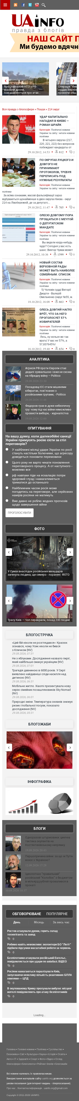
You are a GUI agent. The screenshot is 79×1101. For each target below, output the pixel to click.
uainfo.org (47, 1078)
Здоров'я (23, 1059)
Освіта (61, 1054)
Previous (4, 80)
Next (74, 80)
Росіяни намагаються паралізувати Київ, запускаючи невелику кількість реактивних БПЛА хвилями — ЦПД (39, 975)
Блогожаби (39, 724)
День (16, 922)
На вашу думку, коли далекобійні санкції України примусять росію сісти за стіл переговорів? (38, 440)
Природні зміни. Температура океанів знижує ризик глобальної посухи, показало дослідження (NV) (42, 705)
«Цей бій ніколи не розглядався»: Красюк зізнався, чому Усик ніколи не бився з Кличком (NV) (39, 646)
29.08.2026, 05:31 (23, 712)
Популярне (57, 914)
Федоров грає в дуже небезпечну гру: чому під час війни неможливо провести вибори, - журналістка (48, 409)
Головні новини (26, 1049)
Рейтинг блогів (45, 1064)
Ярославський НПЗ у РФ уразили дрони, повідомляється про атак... (22, 89)
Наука (42, 1054)
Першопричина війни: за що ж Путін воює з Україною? (49, 858)
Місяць (39, 922)
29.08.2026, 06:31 (23, 681)
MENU (5, 5)
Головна (11, 1049)
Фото (39, 529)
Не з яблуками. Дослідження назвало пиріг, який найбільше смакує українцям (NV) (41, 660)
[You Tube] (36, 5)
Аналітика (39, 359)
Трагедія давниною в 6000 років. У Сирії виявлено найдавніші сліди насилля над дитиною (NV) (39, 674)
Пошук (41, 109)
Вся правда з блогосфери (18, 109)
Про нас (11, 1088)
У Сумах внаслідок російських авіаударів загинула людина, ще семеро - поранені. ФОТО (39, 573)
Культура (32, 1054)
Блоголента (28, 1064)
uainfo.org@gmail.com (56, 1088)
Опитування (39, 428)
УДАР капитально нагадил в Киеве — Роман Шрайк (54, 120)
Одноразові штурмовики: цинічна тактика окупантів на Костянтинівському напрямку (47, 841)
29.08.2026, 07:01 (23, 665)
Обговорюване (26, 914)
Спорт (34, 1059)
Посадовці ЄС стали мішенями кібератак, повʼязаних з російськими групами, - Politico (45, 390)
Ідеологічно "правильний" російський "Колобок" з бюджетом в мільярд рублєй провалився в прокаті (48, 879)
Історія (52, 1054)
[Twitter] (29, 5)
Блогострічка (39, 635)
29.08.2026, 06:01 (23, 697)
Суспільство (55, 1049)
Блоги (39, 828)
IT (15, 1059)
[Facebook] (22, 5)
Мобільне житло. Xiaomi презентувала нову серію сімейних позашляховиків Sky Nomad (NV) (41, 689)
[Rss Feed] (15, 5)
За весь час (61, 922)
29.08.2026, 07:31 (23, 653)
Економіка (12, 1054)
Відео (50, 1059)
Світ (22, 1054)
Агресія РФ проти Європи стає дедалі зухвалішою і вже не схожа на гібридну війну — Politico (48, 371)
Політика (41, 1049)
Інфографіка (39, 782)
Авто (9, 1059)
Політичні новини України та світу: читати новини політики (57, 133)
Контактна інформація (30, 1088)
